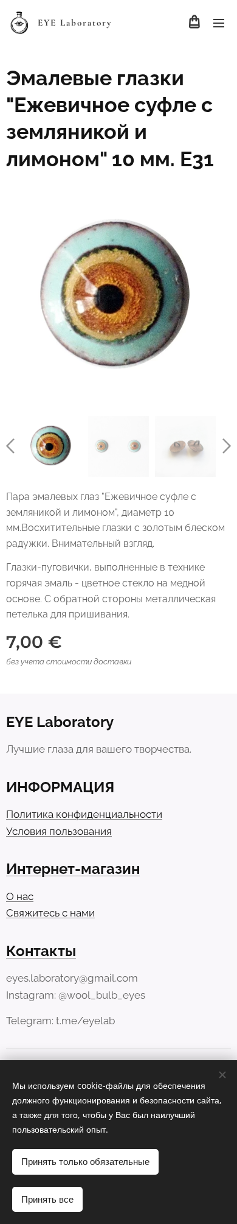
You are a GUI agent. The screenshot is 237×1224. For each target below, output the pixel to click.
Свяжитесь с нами (50, 913)
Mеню (219, 22)
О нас (19, 896)
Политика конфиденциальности (84, 814)
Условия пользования (59, 831)
